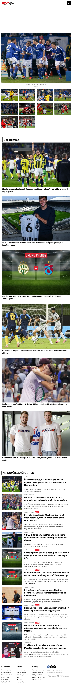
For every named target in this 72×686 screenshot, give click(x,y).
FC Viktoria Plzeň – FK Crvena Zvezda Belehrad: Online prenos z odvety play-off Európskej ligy (46, 574)
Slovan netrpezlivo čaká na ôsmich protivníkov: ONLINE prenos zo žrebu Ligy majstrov (46, 609)
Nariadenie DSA (5, 682)
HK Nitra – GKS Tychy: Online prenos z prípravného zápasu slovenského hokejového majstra (45, 628)
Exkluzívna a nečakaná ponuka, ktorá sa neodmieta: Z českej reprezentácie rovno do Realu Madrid (45, 593)
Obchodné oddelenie (37, 672)
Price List (19, 679)
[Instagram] (51, 667)
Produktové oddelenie (38, 670)
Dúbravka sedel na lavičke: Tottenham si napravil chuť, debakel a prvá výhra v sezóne (45, 499)
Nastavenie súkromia (7, 675)
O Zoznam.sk (5, 666)
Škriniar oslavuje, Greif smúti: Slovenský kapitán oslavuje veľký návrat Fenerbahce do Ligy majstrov (45, 482)
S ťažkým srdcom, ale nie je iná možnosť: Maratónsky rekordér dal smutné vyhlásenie (45, 646)
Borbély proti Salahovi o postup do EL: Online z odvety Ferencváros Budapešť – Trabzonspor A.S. (46, 555)
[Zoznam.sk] (52, 677)
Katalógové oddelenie (38, 675)
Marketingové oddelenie (38, 677)
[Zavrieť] (69, 3)
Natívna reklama (21, 682)
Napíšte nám (4, 679)
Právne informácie (6, 670)
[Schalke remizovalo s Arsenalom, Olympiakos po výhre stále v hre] (9, 95)
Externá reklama (21, 672)
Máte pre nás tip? (36, 679)
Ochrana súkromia (6, 672)
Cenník (18, 677)
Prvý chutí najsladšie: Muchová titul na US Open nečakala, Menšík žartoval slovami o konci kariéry (44, 518)
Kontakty (35, 666)
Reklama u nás (21, 670)
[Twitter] (54, 667)
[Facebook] (48, 667)
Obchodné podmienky (22, 675)
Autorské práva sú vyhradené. (55, 672)
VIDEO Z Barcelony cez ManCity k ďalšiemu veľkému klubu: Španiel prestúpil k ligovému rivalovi (45, 537)
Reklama (19, 666)
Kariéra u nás (5, 677)
